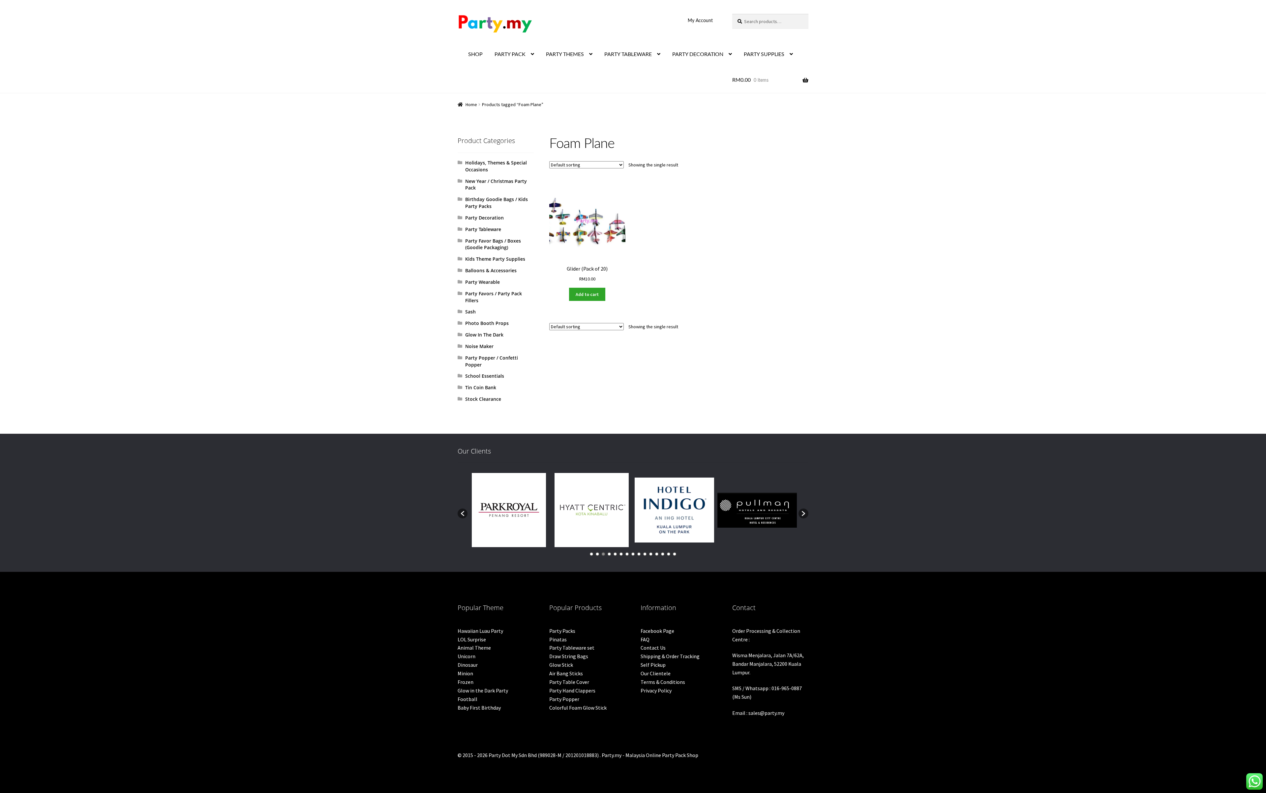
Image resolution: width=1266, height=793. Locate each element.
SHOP (475, 54)
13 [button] (663, 554)
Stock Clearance (483, 399)
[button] (462, 513)
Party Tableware (483, 229)
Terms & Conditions (663, 682)
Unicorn (466, 656)
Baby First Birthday (479, 707)
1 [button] (591, 554)
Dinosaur (468, 664)
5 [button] (615, 554)
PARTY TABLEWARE (628, 54)
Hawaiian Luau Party (480, 631)
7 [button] (627, 554)
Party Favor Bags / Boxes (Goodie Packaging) (493, 244)
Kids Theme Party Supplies (495, 259)
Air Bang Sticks (566, 673)
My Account (700, 20)
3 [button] (603, 554)
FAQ (645, 639)
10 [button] (645, 554)
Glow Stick (561, 664)
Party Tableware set (571, 647)
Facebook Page (657, 631)
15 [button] (675, 554)
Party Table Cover (569, 682)
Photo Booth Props (487, 323)
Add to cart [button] (587, 294)
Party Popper (564, 699)
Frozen (465, 682)
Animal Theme (474, 647)
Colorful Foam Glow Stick (578, 707)
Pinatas (558, 639)
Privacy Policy (656, 690)
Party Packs (562, 631)
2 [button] (597, 554)
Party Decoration (484, 218)
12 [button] (657, 554)
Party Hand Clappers (572, 690)
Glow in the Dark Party (483, 690)
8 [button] (633, 554)
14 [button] (669, 554)
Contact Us (653, 647)
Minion (465, 673)
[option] (509, 510)
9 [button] (639, 554)
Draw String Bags (568, 656)
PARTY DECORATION (697, 54)
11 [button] (651, 554)
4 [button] (609, 554)
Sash (470, 311)
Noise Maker (479, 346)
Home (471, 104)
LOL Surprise (472, 639)
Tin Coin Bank (480, 387)
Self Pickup (653, 664)
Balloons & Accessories (491, 270)
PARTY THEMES (565, 54)
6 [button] (621, 554)
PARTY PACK (510, 54)
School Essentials (484, 376)
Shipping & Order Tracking (670, 656)
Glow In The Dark (484, 335)
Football (467, 699)
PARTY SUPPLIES (764, 54)
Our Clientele (656, 673)
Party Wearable (482, 282)
